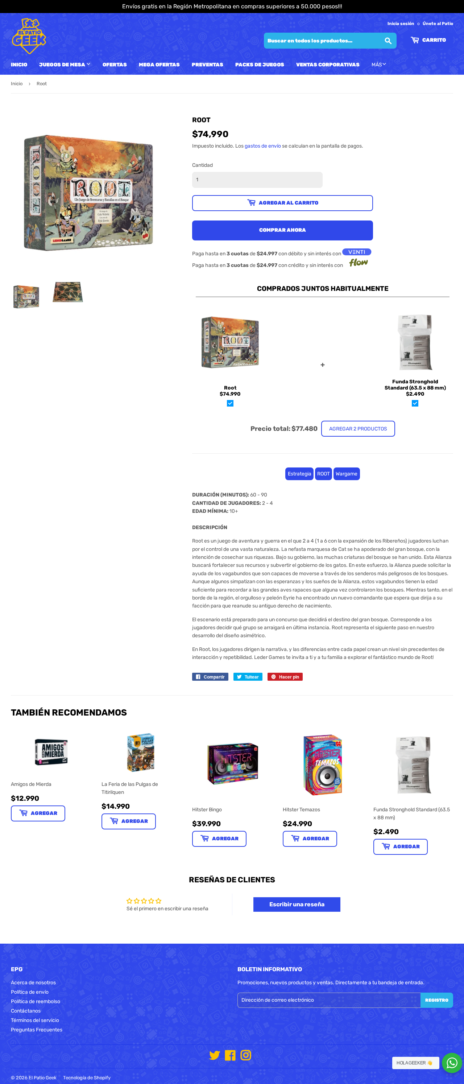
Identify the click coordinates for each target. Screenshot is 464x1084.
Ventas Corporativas (328, 65)
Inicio (19, 65)
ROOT (323, 474)
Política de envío (30, 992)
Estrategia (299, 474)
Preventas (207, 65)
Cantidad (202, 165)
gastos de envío (263, 146)
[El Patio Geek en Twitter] (214, 1058)
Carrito (433, 40)
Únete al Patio (438, 23)
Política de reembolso (35, 1001)
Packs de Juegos (259, 65)
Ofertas (115, 65)
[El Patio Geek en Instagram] (245, 1058)
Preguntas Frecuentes (36, 1030)
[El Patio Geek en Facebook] (230, 1058)
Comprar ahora (282, 230)
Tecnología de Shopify (87, 1077)
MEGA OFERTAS (159, 65)
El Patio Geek (43, 1077)
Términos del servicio (35, 1020)
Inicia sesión (401, 23)
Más (377, 65)
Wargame (346, 474)
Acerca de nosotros (33, 983)
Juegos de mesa (62, 65)
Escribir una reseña (296, 904)
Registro (436, 1000)
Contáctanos (26, 1011)
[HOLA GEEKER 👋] (452, 1063)
